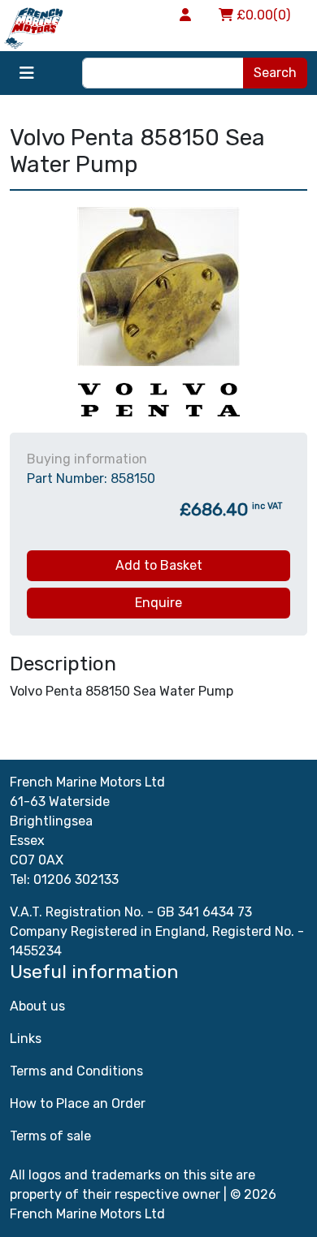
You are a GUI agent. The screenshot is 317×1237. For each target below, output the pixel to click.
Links (25, 1038)
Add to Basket (158, 565)
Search (275, 72)
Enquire (158, 602)
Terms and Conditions (76, 1071)
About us (37, 1006)
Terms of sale (50, 1136)
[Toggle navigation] (27, 73)
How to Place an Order (77, 1103)
